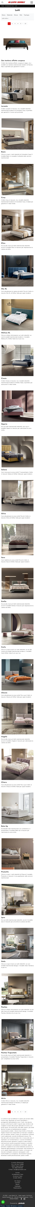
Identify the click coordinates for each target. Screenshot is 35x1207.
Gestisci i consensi (17, 1206)
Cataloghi (17, 1186)
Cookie (8, 1206)
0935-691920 (19, 1168)
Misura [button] (16, 15)
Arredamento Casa (9, 6)
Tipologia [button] (26, 15)
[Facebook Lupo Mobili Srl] (21, 1199)
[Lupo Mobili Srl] (16, 2)
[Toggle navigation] (31, 2)
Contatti (17, 1183)
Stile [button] (21, 15)
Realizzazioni (17, 1188)
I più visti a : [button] (5, 18)
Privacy (3, 1206)
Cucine (17, 1172)
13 (25, 23)
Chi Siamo (17, 1181)
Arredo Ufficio (17, 1178)
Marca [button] (3, 15)
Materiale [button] (9, 15)
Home (2, 6)
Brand (17, 1184)
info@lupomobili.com (19, 1169)
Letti (16, 6)
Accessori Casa (17, 1176)
